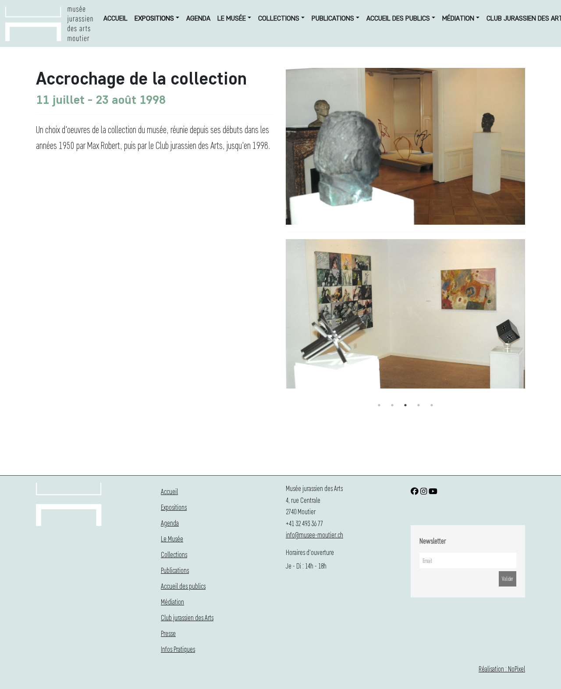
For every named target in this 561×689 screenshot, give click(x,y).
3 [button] (405, 405)
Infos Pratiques (178, 649)
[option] (405, 315)
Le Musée (231, 18)
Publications (333, 18)
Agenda (198, 18)
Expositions (154, 18)
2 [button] (392, 405)
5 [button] (431, 405)
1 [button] (379, 405)
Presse (168, 633)
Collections (278, 18)
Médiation (458, 18)
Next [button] (531, 319)
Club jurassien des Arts (187, 617)
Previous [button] (279, 319)
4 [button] (418, 405)
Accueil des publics (398, 18)
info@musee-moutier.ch (314, 534)
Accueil (115, 18)
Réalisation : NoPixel (502, 668)
